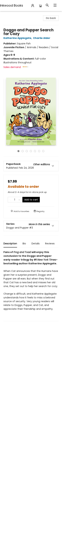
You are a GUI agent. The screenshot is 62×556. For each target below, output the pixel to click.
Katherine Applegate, (18, 38)
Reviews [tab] (50, 243)
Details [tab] (36, 243)
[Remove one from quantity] (10, 200)
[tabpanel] (31, 285)
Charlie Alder (41, 38)
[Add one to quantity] (19, 200)
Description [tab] (10, 243)
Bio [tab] (24, 243)
